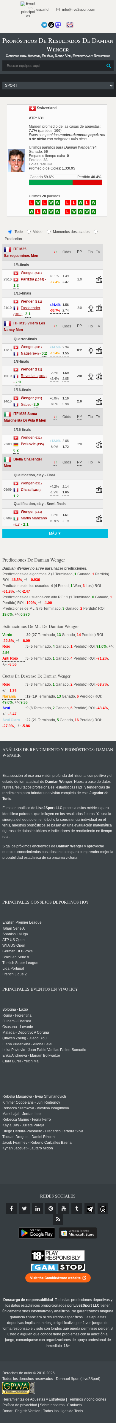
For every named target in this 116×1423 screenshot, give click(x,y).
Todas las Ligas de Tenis (63, 1411)
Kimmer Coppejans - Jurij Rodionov (31, 1102)
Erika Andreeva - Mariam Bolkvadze (31, 1055)
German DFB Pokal (18, 951)
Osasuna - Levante (17, 1027)
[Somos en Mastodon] (58, 25)
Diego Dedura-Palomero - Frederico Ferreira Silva (42, 1131)
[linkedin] (37, 1208)
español (42, 9)
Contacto (74, 1405)
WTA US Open (13, 945)
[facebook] (11, 1208)
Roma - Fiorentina (17, 1015)
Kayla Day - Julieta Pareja (23, 1125)
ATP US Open (13, 940)
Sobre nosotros (52, 1405)
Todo (19, 232)
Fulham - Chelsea (16, 1021)
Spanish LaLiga (15, 934)
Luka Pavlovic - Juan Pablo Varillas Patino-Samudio (44, 1050)
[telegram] (89, 1208)
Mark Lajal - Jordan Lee (21, 1114)
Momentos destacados (71, 232)
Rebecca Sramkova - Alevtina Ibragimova (35, 1108)
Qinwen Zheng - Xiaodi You (24, 1038)
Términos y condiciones (87, 1399)
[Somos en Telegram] (44, 25)
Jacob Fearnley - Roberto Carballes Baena (37, 1142)
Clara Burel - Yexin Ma (20, 1061)
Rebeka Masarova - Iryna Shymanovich (34, 1096)
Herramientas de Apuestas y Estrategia (33, 1399)
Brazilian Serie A (15, 957)
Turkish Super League (20, 963)
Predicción (13, 239)
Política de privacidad (19, 1405)
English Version (27, 1411)
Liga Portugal (13, 968)
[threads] (103, 1208)
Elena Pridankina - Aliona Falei (27, 1044)
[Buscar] (108, 66)
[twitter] (24, 1208)
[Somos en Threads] (51, 25)
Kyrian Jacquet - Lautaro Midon (27, 1148)
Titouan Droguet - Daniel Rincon (28, 1137)
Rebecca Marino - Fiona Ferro (26, 1119)
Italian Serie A (13, 928)
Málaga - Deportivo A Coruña (25, 1032)
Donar (7, 1411)
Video (38, 232)
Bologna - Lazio (15, 1009)
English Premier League (22, 922)
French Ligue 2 (14, 974)
